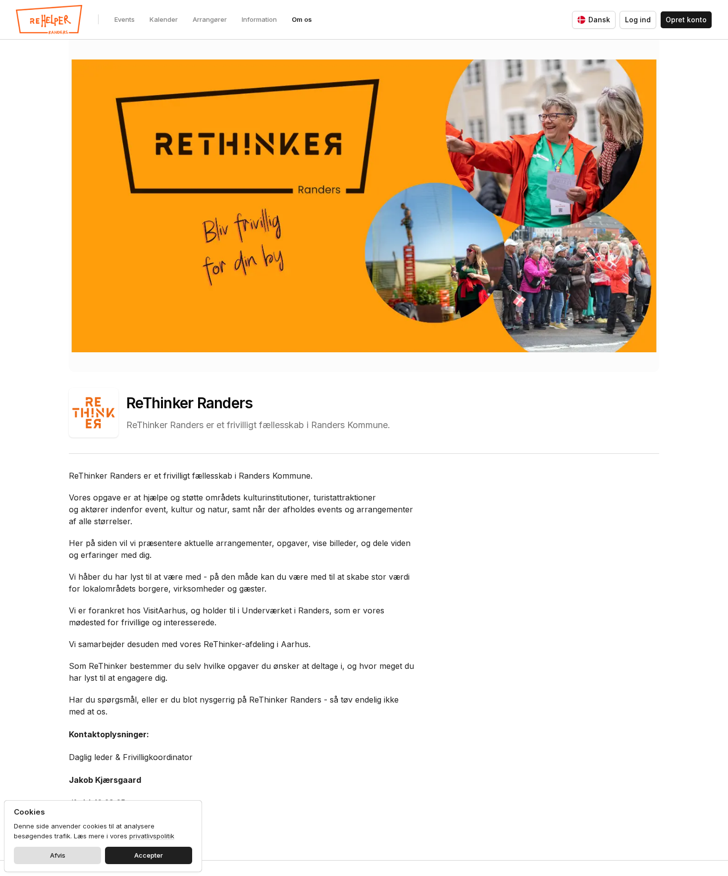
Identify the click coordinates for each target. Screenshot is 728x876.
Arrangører (210, 19)
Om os (302, 19)
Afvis (57, 855)
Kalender (164, 19)
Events (124, 19)
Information (259, 19)
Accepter (148, 855)
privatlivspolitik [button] (151, 836)
